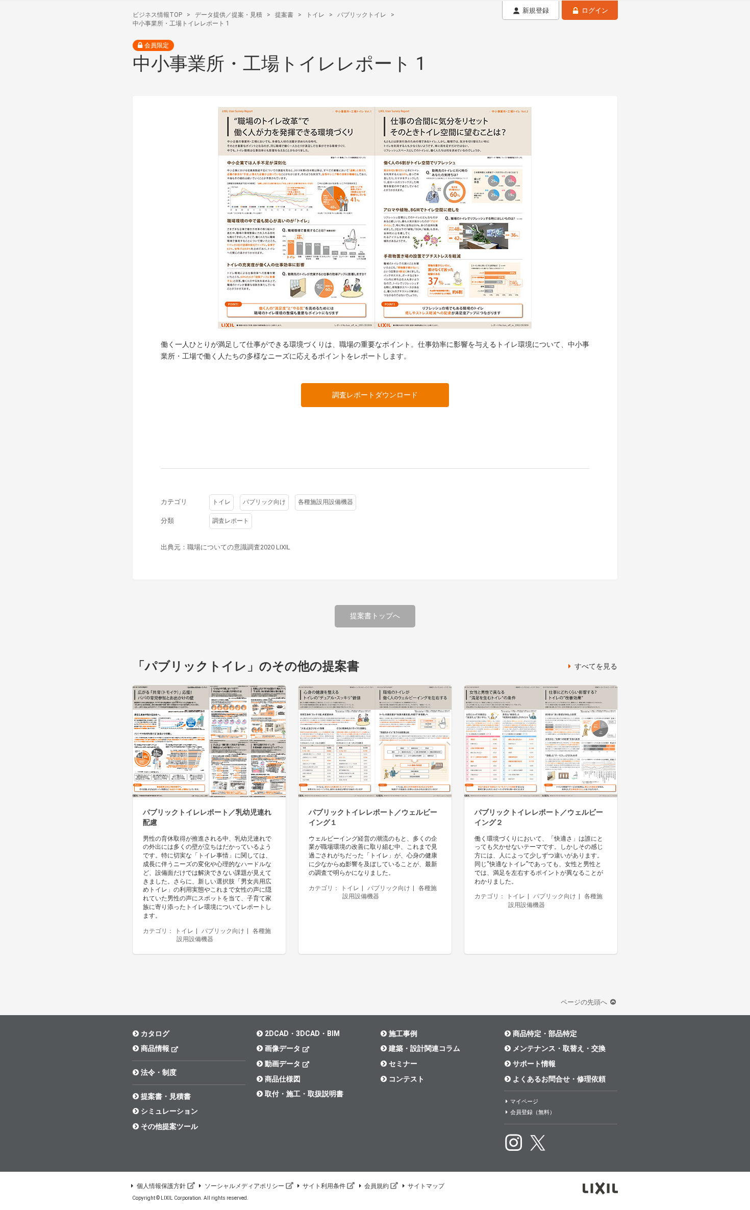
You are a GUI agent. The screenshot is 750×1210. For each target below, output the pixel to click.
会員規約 (376, 1186)
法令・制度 (159, 1072)
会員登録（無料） (532, 1112)
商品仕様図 (283, 1079)
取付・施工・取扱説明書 (304, 1094)
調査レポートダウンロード (375, 395)
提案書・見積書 (166, 1096)
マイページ (524, 1101)
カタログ (155, 1033)
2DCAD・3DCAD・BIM (302, 1033)
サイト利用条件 (324, 1186)
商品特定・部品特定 (545, 1033)
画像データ (283, 1048)
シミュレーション (169, 1111)
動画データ (283, 1064)
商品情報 (155, 1048)
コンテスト (406, 1079)
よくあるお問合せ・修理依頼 (559, 1079)
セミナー (403, 1064)
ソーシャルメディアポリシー (244, 1186)
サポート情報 (534, 1064)
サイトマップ (426, 1186)
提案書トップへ (375, 616)
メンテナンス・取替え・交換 (559, 1048)
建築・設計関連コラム (424, 1048)
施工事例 (403, 1033)
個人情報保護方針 (161, 1186)
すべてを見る (595, 666)
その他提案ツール (169, 1126)
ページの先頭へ (585, 1002)
